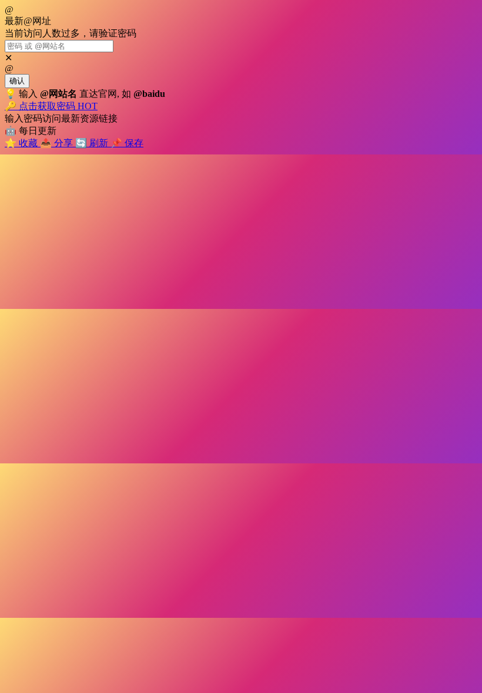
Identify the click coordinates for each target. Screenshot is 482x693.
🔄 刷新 (93, 143)
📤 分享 (57, 143)
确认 (17, 80)
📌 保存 (127, 143)
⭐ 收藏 (22, 143)
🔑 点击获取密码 (51, 106)
